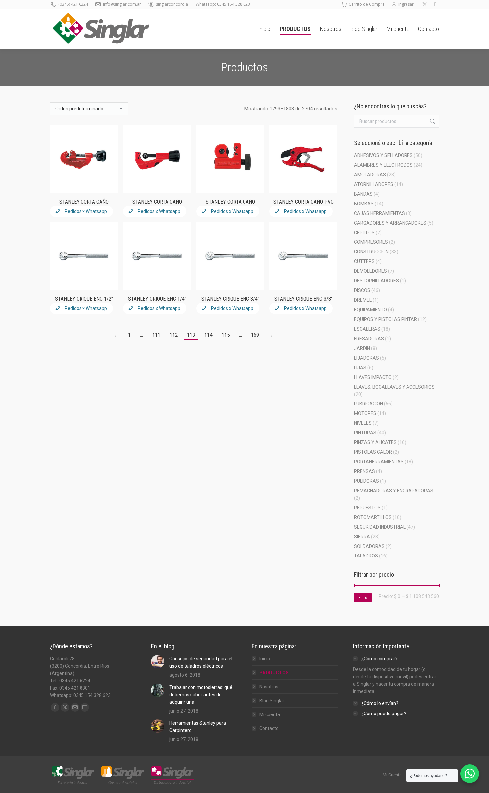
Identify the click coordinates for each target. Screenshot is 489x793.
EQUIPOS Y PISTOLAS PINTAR (385, 319)
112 (174, 335)
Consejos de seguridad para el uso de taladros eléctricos (200, 662)
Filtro (363, 597)
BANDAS (363, 194)
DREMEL (363, 300)
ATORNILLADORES (373, 184)
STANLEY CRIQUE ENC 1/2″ (84, 299)
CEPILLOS (364, 232)
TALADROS (366, 555)
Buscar (432, 121)
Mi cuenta (269, 714)
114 (208, 335)
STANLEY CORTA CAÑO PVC (303, 202)
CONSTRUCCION (371, 251)
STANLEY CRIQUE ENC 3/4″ (230, 299)
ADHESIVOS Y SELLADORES (383, 155)
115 (226, 335)
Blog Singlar (271, 700)
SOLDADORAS (369, 546)
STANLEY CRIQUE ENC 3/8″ (303, 299)
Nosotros (268, 686)
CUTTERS (364, 261)
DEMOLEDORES (370, 271)
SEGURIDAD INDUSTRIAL (380, 527)
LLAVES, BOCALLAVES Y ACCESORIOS (394, 387)
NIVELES (363, 423)
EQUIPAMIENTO (370, 309)
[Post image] (157, 661)
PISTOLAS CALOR (373, 452)
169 (255, 335)
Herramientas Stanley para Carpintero (197, 726)
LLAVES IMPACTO (373, 377)
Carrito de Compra (367, 4)
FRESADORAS (369, 338)
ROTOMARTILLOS (373, 517)
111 (156, 335)
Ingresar (406, 4)
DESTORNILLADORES (376, 280)
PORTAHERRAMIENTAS (379, 461)
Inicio (264, 658)
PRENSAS (364, 471)
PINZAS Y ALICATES (375, 442)
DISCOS (362, 290)
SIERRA (362, 536)
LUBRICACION (368, 403)
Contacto (269, 728)
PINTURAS (365, 432)
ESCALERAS (367, 329)
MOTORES (365, 413)
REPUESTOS (367, 507)
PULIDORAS (366, 481)
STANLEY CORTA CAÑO (84, 202)
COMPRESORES (371, 242)
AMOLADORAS (370, 174)
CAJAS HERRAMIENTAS (379, 213)
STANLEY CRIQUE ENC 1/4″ (157, 299)
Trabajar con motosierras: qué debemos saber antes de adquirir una (200, 695)
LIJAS (360, 367)
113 (191, 335)
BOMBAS (364, 203)
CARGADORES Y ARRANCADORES (390, 223)
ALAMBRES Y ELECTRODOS (383, 165)
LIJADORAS (366, 358)
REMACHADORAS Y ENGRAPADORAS (393, 490)
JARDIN (362, 348)
